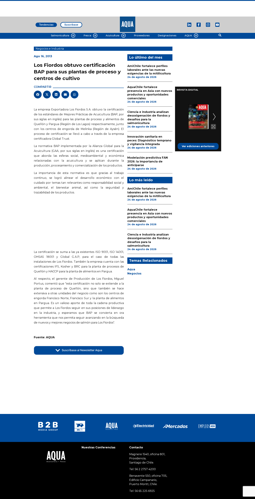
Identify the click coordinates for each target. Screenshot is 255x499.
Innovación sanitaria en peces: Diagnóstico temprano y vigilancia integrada (149, 140)
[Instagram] (208, 25)
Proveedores (142, 35)
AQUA (188, 35)
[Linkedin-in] (189, 25)
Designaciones (167, 35)
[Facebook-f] (199, 25)
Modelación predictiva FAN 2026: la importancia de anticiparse (147, 161)
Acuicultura (112, 35)
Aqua (131, 269)
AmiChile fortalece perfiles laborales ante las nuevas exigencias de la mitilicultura (149, 69)
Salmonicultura (60, 35)
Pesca (87, 35)
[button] (38, 94)
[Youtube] (217, 25)
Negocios (134, 273)
